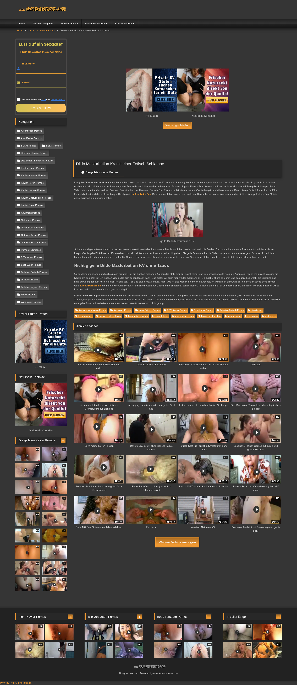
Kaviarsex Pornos (122, 310)
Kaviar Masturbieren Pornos (41, 30)
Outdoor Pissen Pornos (33, 242)
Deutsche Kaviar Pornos (34, 153)
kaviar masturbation (211, 316)
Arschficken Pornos (31, 130)
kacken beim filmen (138, 316)
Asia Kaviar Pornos (31, 138)
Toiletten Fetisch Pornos (232, 310)
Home (22, 23)
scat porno (252, 316)
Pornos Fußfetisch (31, 249)
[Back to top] (286, 674)
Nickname (28, 63)
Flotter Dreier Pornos (32, 168)
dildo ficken (256, 310)
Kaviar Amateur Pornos (33, 175)
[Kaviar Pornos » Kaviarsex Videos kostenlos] (41, 9)
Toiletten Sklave (29, 279)
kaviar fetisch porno (184, 316)
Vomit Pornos (28, 294)
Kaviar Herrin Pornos (32, 182)
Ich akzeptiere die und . (43, 99)
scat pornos (270, 316)
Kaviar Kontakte (69, 23)
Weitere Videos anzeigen (177, 542)
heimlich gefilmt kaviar (110, 316)
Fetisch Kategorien (43, 23)
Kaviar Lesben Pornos (33, 190)
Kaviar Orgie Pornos (32, 205)
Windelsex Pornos (31, 302)
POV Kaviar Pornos (177, 310)
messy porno (234, 316)
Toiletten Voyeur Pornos (34, 287)
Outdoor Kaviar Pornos (33, 235)
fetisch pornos (85, 316)
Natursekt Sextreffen (96, 23)
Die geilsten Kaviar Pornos (101, 172)
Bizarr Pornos (53, 145)
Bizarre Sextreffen (125, 23)
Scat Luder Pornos (203, 310)
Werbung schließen (177, 125)
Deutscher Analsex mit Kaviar (37, 160)
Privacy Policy (8, 682)
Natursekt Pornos (30, 220)
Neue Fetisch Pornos (149, 310)
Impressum (24, 682)
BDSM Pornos (28, 145)
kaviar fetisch (161, 316)
